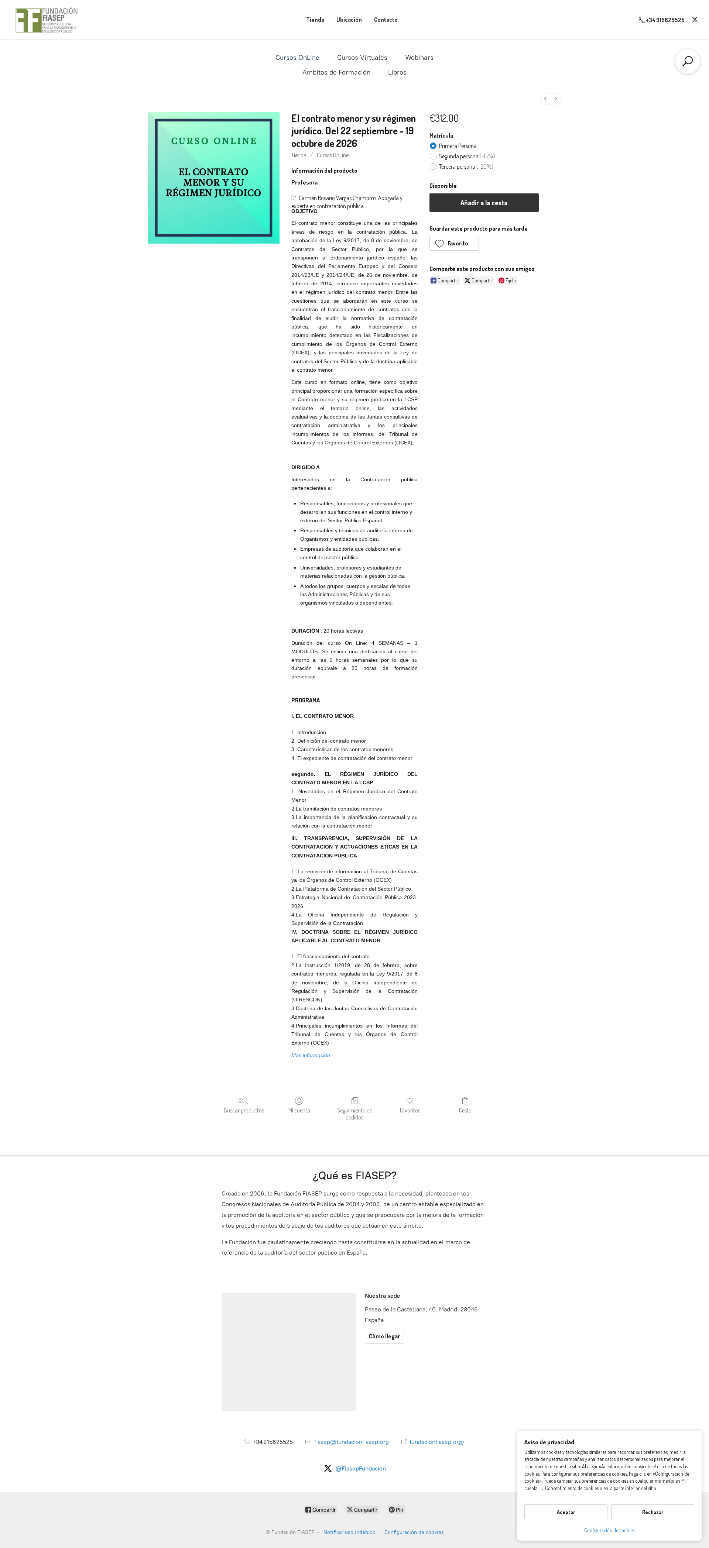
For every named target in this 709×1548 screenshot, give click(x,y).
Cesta (465, 1110)
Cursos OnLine (297, 58)
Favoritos (410, 1110)
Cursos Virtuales (362, 58)
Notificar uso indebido (349, 1532)
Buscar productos (244, 1110)
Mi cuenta (299, 1110)
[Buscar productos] (687, 61)
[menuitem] (545, 98)
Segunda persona (467, 156)
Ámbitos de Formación (336, 72)
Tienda (315, 19)
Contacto (386, 19)
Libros (397, 72)
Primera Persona (458, 145)
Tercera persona (466, 166)
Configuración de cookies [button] (609, 1530)
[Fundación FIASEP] (46, 20)
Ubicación (349, 19)
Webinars (419, 58)
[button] (454, 243)
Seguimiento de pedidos (354, 1114)
